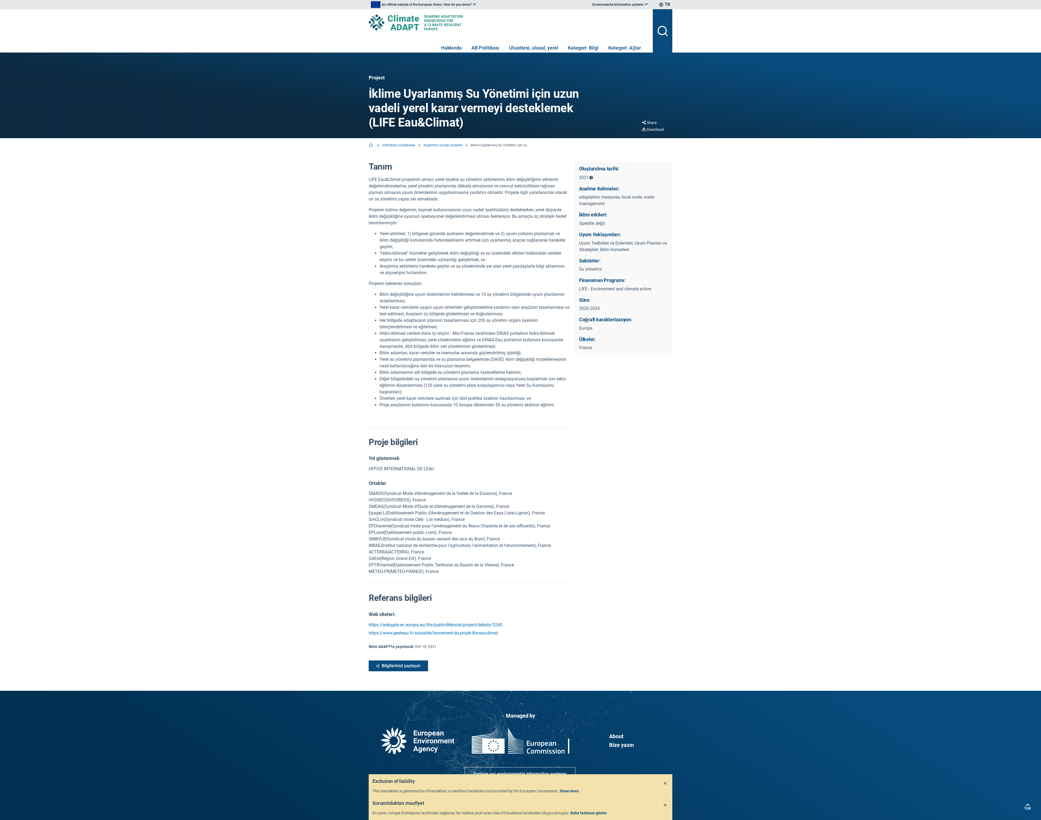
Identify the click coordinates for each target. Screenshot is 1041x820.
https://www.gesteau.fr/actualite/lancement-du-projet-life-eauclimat (433, 633)
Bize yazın (621, 745)
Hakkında (451, 48)
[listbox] (423, 4)
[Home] (371, 145)
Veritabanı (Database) (398, 145)
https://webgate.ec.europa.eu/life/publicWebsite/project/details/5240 (435, 624)
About (616, 736)
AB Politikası (485, 48)
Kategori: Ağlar (624, 48)
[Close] (665, 783)
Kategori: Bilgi (583, 48)
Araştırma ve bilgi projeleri (442, 145)
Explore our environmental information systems (520, 773)
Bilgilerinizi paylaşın (401, 665)
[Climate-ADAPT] (508, 22)
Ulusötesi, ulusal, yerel (533, 48)
